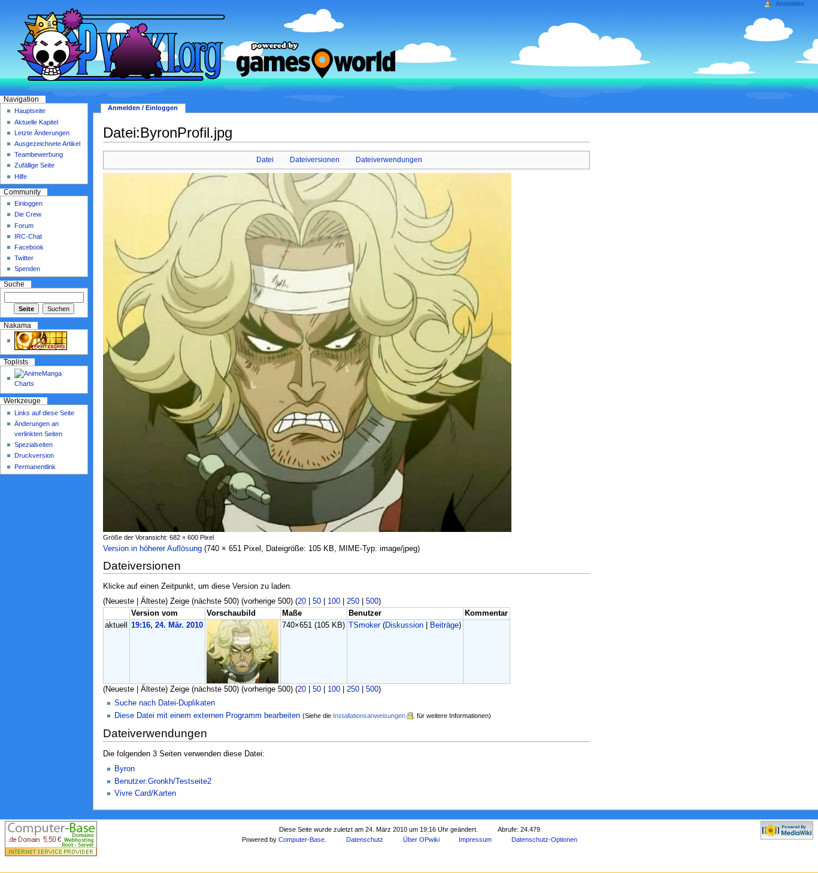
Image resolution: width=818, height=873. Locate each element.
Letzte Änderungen (41, 132)
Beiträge (444, 625)
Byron (124, 769)
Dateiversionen (315, 160)
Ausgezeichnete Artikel (47, 143)
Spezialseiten (33, 444)
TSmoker (364, 625)
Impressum (475, 839)
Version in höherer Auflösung (152, 549)
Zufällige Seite (34, 165)
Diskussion (404, 625)
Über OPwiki (421, 839)
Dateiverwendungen (389, 160)
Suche (14, 284)
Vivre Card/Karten (145, 793)
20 (302, 601)
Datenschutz (364, 839)
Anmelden (789, 3)
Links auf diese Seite (44, 412)
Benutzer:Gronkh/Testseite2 (162, 781)
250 (353, 601)
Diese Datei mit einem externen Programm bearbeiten (207, 715)
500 (372, 601)
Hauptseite (30, 110)
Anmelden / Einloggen (143, 107)
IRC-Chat (28, 236)
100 (334, 601)
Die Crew (27, 214)
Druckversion (34, 455)
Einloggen (28, 203)
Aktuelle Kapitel (36, 122)
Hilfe (20, 176)
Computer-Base (301, 839)
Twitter (24, 257)
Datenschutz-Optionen (544, 839)
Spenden (27, 268)
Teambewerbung (38, 154)
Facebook (29, 247)
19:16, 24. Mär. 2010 (167, 625)
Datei (265, 160)
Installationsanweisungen (369, 715)
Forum (24, 225)
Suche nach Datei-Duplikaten (164, 703)
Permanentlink (35, 466)
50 (317, 601)
